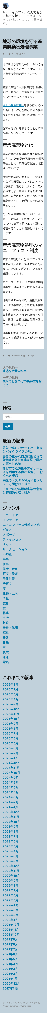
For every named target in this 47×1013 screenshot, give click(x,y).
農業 (6, 652)
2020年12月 (11, 983)
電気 (6, 662)
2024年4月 (11, 792)
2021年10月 (11, 934)
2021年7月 (10, 949)
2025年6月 (10, 738)
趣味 (6, 642)
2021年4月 (10, 964)
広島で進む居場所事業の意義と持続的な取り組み (22, 490)
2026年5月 (10, 694)
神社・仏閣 (10, 627)
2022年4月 (11, 905)
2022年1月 (10, 920)
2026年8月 (10, 684)
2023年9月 (10, 826)
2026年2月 (10, 704)
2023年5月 (10, 846)
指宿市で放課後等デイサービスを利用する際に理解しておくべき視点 (23, 471)
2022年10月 (11, 875)
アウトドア (10, 515)
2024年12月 (11, 763)
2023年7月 (10, 836)
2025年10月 (11, 719)
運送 (6, 657)
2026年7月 (10, 689)
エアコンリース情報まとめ (21, 525)
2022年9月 (10, 880)
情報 (6, 598)
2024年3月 (11, 797)
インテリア (10, 520)
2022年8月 (10, 885)
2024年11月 (11, 768)
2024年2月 (11, 802)
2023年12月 (11, 812)
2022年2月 (10, 915)
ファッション (12, 539)
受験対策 (9, 578)
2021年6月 (10, 954)
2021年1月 (10, 978)
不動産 (7, 554)
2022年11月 (11, 871)
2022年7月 (10, 890)
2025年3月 (10, 748)
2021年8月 (10, 944)
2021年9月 (10, 939)
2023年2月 (10, 861)
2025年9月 (10, 723)
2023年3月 (10, 856)
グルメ (7, 529)
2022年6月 (10, 895)
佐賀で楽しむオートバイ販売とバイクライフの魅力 (23, 449)
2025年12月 (11, 709)
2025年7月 (10, 733)
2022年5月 (10, 900)
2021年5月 (10, 959)
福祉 (6, 632)
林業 (6, 613)
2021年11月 (11, 929)
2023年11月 (11, 817)
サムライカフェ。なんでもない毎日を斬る (21, 1002)
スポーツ (9, 534)
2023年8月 (10, 831)
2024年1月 (10, 807)
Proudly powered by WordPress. (17, 1006)
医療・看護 (10, 574)
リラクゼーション (15, 549)
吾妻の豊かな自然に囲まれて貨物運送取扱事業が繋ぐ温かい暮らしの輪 (23, 459)
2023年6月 (10, 841)
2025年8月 (10, 728)
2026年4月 (11, 699)
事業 (32, 356)
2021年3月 (10, 969)
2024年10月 (11, 773)
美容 (6, 637)
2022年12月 (11, 866)
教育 (6, 603)
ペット (7, 544)
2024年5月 (11, 787)
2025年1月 (10, 758)
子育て (7, 583)
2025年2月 (10, 753)
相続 (6, 623)
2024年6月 (11, 782)
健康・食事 (10, 569)
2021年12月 (11, 924)
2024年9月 (11, 777)
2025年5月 (10, 743)
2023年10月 (11, 822)
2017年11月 (11, 988)
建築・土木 (10, 593)
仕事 (6, 564)
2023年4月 (11, 851)
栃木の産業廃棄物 (13, 105)
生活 (6, 618)
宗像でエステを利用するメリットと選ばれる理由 (23, 482)
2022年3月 (10, 910)
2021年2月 (10, 974)
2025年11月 (11, 714)
